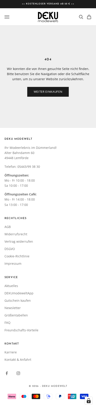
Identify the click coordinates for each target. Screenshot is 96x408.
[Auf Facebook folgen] (6, 373)
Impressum (12, 263)
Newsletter (12, 308)
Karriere (10, 352)
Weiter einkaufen (48, 92)
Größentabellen (16, 315)
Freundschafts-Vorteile (21, 330)
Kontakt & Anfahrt (17, 359)
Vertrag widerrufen (18, 241)
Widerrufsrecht (15, 234)
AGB (7, 227)
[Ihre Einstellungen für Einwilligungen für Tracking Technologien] (88, 400)
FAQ (7, 322)
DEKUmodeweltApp (18, 293)
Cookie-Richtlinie (16, 256)
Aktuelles (11, 286)
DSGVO (9, 249)
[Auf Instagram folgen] (18, 373)
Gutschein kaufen (17, 300)
